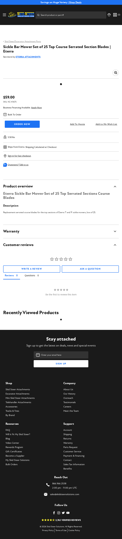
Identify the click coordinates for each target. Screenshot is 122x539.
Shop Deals (75, 2)
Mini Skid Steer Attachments (20, 398)
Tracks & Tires (12, 410)
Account (67, 430)
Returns (67, 438)
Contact (67, 460)
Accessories (11, 406)
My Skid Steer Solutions (17, 460)
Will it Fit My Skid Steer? (18, 434)
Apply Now (36, 107)
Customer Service (72, 451)
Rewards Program (14, 447)
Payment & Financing (73, 455)
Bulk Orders (11, 464)
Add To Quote (77, 124)
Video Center (12, 442)
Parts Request (70, 447)
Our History (69, 393)
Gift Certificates (14, 451)
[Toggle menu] (4, 14)
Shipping (67, 434)
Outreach (68, 398)
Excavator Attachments (17, 393)
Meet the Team (71, 410)
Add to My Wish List (106, 124)
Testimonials (69, 402)
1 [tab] (61, 84)
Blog (8, 438)
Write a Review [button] (31, 269)
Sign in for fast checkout (19, 156)
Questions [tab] (30, 275)
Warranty (68, 442)
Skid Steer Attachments (18, 389)
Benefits (67, 468)
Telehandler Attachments (18, 402)
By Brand (10, 415)
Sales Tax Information (74, 464)
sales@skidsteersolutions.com (64, 494)
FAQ (8, 430)
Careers (67, 406)
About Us (68, 389)
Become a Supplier (15, 455)
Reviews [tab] (9, 275)
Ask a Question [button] (90, 269)
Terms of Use (61, 530)
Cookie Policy (74, 530)
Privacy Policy (48, 530)
